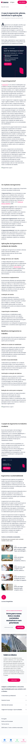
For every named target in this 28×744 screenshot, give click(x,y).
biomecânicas (17, 267)
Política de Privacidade (7, 721)
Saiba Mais (14, 680)
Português (4, 718)
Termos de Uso (5, 724)
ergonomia (5, 85)
